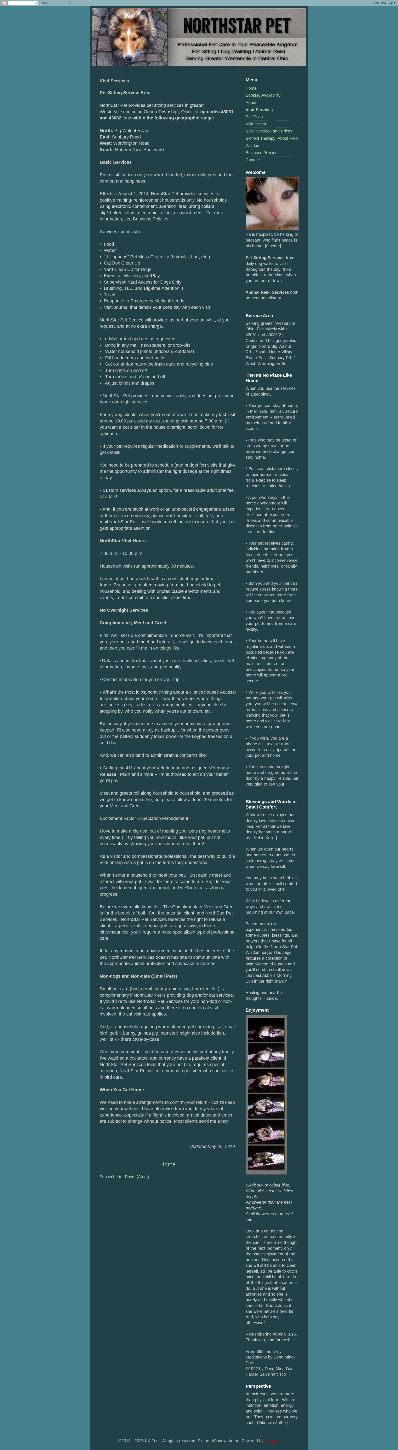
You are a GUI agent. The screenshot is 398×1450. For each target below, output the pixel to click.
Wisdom (253, 145)
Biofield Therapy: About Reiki (272, 138)
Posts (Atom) (137, 1176)
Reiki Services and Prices (269, 131)
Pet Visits (254, 116)
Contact (253, 160)
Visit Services (259, 109)
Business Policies (261, 152)
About (251, 102)
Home (251, 88)
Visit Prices (256, 124)
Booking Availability (263, 95)
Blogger (272, 1440)
